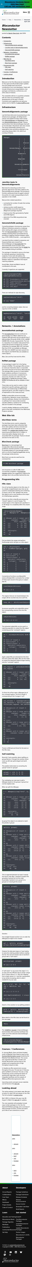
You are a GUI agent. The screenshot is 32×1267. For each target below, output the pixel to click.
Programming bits (9, 65)
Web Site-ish (7, 59)
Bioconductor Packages (20, 1238)
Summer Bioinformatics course (11, 1056)
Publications (6, 1227)
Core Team (5, 1197)
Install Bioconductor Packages (22, 1224)
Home (4, 20)
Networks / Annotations (11, 52)
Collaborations (6, 1194)
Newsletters (16, 1135)
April (15, 1156)
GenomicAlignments (11, 122)
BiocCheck (5, 445)
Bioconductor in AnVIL (23, 1235)
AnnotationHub (9, 334)
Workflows (5, 1224)
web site (16, 1084)
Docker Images (20, 1232)
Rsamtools (21, 120)
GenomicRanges (10, 120)
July (15, 1158)
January (16, 1144)
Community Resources (9, 1230)
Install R (18, 1217)
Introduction (7, 41)
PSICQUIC (5, 378)
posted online (18, 1095)
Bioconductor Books (8, 1219)
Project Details (6, 1205)
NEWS (26, 247)
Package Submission (22, 1194)
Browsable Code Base (22, 1206)
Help (10, 20)
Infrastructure (8, 43)
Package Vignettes (8, 1222)
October (16, 1161)
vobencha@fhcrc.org (23, 103)
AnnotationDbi (19, 244)
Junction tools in (16, 47)
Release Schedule (21, 1197)
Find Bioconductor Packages (21, 1220)
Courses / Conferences (11, 72)
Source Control (20, 1204)
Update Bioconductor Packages (22, 1229)
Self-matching (9, 69)
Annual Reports (7, 1192)
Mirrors (4, 1200)
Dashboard (5, 1202)
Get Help (5, 1232)
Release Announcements (21, 1200)
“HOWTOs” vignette (10, 1030)
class (8, 67)
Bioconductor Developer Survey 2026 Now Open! (17, 3)
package (14, 45)
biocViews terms (10, 60)
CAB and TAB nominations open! (17, 6)
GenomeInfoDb (12, 232)
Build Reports (20, 1209)
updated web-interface (17, 430)
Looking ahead (8, 74)
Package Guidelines (22, 1192)
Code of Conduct (7, 1207)
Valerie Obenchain (13, 33)
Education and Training (9, 1217)
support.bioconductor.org (16, 1245)
